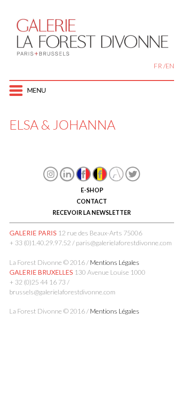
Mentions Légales (114, 262)
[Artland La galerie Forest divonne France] (116, 179)
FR (158, 66)
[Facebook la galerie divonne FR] (83, 179)
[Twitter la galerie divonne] (132, 179)
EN (170, 66)
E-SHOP (91, 190)
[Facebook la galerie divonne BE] (99, 179)
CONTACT (91, 201)
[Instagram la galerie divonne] (50, 179)
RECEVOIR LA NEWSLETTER (92, 212)
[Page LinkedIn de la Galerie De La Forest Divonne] (67, 179)
